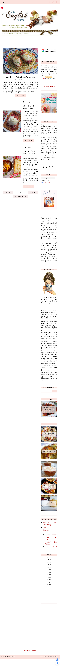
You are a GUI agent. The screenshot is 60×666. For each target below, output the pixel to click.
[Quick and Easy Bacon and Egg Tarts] (49, 494)
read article (21, 95)
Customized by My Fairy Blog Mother (49, 656)
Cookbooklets (47, 527)
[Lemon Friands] (49, 476)
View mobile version (20, 196)
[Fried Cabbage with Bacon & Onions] (49, 442)
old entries (33, 192)
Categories (46, 530)
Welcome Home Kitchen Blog (50, 523)
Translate (47, 182)
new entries (8, 192)
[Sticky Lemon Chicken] (49, 459)
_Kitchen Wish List (51, 547)
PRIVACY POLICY (49, 86)
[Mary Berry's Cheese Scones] (49, 511)
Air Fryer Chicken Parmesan (20, 76)
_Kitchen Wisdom (50, 535)
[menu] (3, 2)
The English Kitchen (10, 656)
